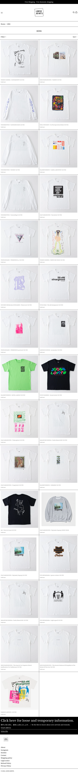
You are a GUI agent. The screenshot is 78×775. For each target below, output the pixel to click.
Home (3, 24)
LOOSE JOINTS (10, 771)
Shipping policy (6, 758)
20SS (8, 24)
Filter (3, 37)
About (3, 747)
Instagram (4, 750)
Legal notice (5, 761)
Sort (74, 37)
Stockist (3, 753)
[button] (74, 12)
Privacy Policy (6, 766)
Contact (3, 755)
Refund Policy (6, 763)
